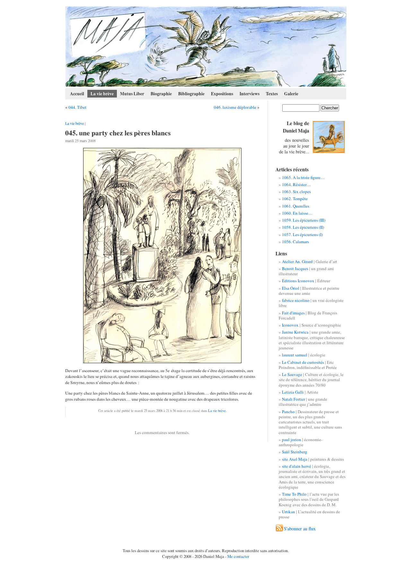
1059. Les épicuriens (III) (303, 220)
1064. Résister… (296, 184)
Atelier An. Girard (297, 261)
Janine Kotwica (295, 332)
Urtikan (288, 512)
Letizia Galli (293, 392)
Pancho (288, 411)
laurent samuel (294, 355)
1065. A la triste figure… (303, 177)
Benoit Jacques (295, 268)
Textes (272, 93)
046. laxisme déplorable (235, 107)
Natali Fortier (293, 399)
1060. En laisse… (297, 213)
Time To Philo (294, 494)
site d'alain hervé (296, 466)
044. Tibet (77, 107)
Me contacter (238, 556)
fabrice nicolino (296, 300)
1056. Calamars (295, 241)
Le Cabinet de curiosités (303, 362)
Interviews (249, 93)
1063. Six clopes (296, 191)
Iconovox (290, 325)
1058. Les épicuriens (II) (303, 227)
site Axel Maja (294, 459)
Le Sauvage (292, 374)
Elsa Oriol (290, 288)
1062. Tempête (295, 198)
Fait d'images (293, 313)
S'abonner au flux (300, 528)
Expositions (222, 93)
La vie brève (102, 93)
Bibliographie (191, 93)
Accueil (77, 93)
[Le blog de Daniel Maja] (205, 46)
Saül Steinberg (294, 452)
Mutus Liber (132, 93)
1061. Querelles (295, 206)
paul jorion (291, 439)
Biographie (161, 93)
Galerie (291, 93)
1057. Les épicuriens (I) (302, 234)
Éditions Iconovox (298, 281)
